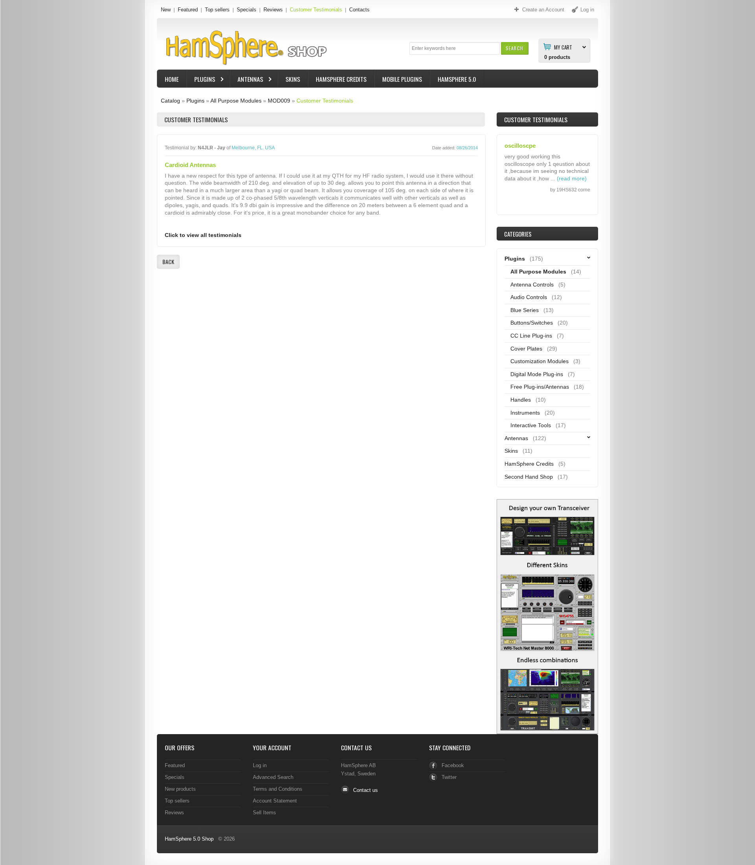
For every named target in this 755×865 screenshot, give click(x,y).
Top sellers (217, 10)
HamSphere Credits (341, 79)
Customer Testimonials (316, 10)
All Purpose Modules (235, 100)
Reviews (273, 10)
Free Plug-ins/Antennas (539, 387)
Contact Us (356, 747)
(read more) (572, 178)
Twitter (449, 777)
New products (180, 789)
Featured (188, 10)
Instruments (525, 413)
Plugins (201, 80)
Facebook (453, 765)
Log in (260, 765)
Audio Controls (528, 297)
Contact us (365, 790)
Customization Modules (539, 361)
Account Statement (275, 801)
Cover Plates (526, 348)
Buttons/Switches (531, 323)
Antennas (246, 80)
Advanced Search (273, 777)
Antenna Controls (532, 284)
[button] (514, 48)
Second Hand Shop (529, 477)
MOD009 (279, 100)
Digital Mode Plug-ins (536, 374)
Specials (246, 10)
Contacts (359, 10)
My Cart (563, 47)
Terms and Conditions (277, 789)
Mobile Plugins (402, 79)
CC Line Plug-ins (531, 335)
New (166, 10)
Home (172, 79)
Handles (520, 400)
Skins (292, 79)
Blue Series (524, 310)
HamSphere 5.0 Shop (189, 839)
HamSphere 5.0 (457, 79)
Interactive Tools (530, 425)
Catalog (170, 100)
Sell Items (264, 812)
